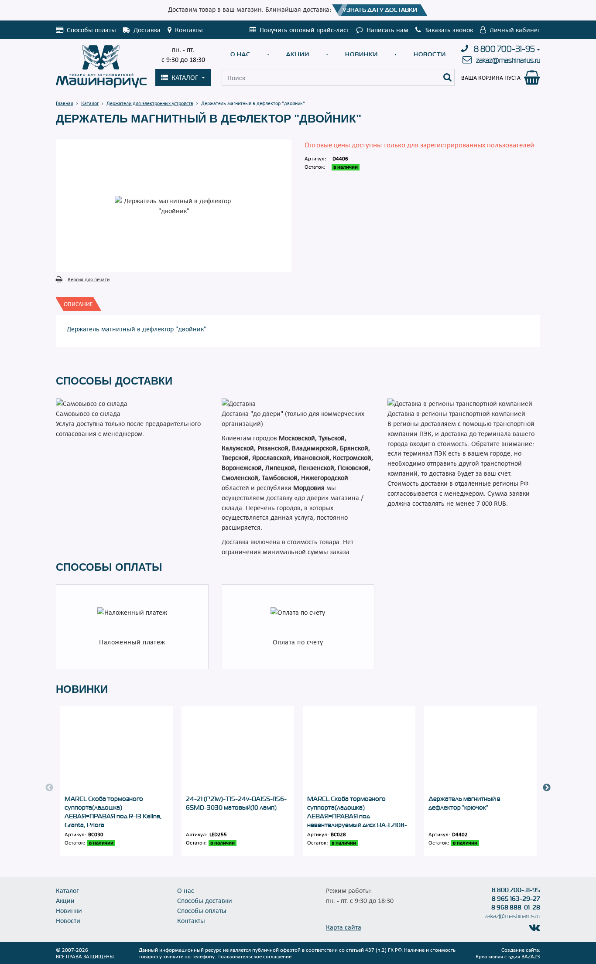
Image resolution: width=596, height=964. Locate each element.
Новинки (361, 54)
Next (546, 787)
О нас (240, 54)
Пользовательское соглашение (254, 956)
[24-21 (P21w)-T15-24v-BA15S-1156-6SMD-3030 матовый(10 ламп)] (238, 750)
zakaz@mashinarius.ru (508, 60)
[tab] (78, 304)
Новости (430, 54)
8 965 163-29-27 (516, 898)
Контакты (191, 920)
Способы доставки (204, 900)
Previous (49, 787)
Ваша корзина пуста (491, 78)
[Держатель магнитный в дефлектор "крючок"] (480, 750)
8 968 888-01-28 (515, 907)
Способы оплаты (201, 910)
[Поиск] (448, 77)
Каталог (67, 890)
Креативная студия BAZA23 (508, 956)
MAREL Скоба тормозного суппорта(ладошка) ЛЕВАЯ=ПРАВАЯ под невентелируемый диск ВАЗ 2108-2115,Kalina (357, 816)
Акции (297, 54)
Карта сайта (343, 927)
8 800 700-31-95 (504, 49)
